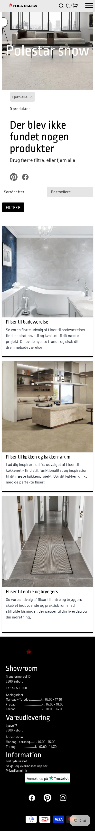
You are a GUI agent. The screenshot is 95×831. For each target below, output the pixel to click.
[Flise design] (23, 5)
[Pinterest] (47, 798)
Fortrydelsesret (16, 761)
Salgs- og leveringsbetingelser (27, 766)
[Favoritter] (68, 6)
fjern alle (66, 160)
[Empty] (75, 6)
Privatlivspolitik (16, 771)
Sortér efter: (15, 191)
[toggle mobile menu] (89, 6)
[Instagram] (63, 798)
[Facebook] (32, 798)
